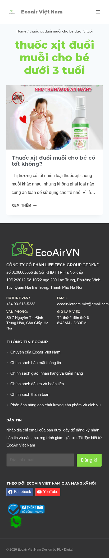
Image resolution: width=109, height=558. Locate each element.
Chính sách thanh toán (29, 394)
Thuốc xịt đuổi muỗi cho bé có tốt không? (53, 161)
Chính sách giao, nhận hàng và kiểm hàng (46, 373)
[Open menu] (98, 12)
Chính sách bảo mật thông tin (35, 362)
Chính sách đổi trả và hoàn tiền (37, 384)
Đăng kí (89, 460)
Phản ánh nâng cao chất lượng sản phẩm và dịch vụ (55, 405)
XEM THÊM (24, 205)
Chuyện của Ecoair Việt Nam (35, 352)
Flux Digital (65, 549)
